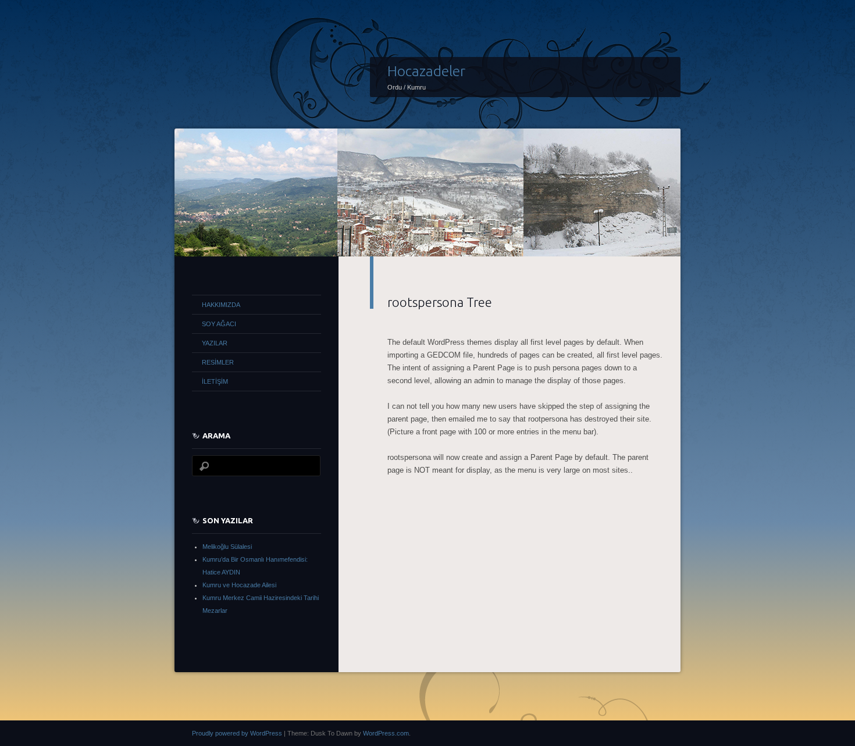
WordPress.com (386, 733)
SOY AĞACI (219, 323)
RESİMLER (218, 362)
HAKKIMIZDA (221, 304)
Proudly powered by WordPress (237, 733)
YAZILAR (214, 343)
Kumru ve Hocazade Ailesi (239, 584)
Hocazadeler (426, 71)
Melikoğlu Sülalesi (227, 546)
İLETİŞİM (215, 381)
